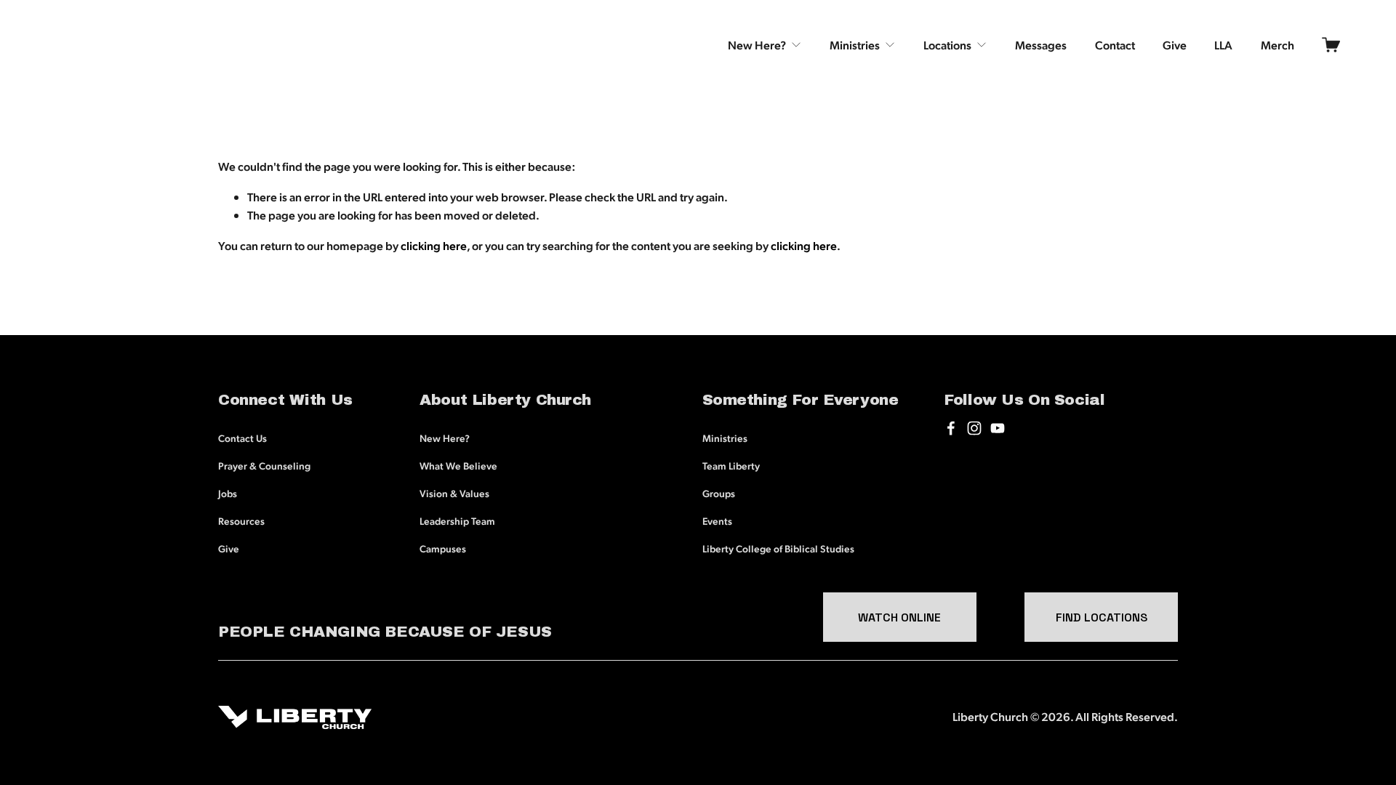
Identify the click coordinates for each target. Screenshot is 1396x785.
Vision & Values (454, 492)
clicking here (434, 245)
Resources (241, 520)
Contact (1115, 44)
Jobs (227, 492)
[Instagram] (974, 428)
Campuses (443, 548)
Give (1175, 44)
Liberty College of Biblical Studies (778, 548)
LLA (1223, 44)
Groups (718, 492)
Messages (1041, 44)
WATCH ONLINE (899, 617)
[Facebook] (951, 428)
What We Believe (458, 465)
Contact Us (242, 437)
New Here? (445, 437)
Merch (1277, 44)
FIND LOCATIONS (1101, 617)
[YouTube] (997, 428)
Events (717, 520)
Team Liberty (731, 465)
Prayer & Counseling (264, 465)
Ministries (724, 437)
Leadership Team (457, 520)
